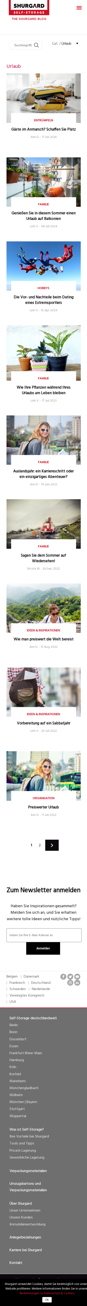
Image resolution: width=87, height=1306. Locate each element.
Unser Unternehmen (25, 1211)
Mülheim (16, 1095)
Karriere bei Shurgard (26, 1250)
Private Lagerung (23, 1151)
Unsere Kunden (21, 1218)
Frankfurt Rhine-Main (26, 1053)
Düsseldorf (18, 1039)
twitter (70, 977)
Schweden (18, 989)
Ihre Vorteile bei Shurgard (29, 1137)
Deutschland (41, 983)
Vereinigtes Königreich (27, 996)
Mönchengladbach (24, 1088)
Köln (13, 1067)
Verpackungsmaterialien (28, 1171)
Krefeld (15, 1074)
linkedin (77, 983)
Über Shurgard (21, 1204)
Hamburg (17, 1060)
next (52, 845)
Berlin (14, 1025)
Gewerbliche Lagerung (27, 1158)
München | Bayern (23, 1102)
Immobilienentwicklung (27, 1225)
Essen (14, 1046)
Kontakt (16, 1263)
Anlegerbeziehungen (25, 1237)
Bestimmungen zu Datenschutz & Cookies (47, 1293)
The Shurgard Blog (29, 19)
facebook (63, 977)
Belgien (12, 977)
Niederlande (41, 989)
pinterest (70, 983)
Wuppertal (18, 1116)
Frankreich (17, 983)
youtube (77, 977)
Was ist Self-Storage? (27, 1130)
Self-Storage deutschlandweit (33, 1018)
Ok (47, 1299)
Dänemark (31, 977)
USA (13, 1002)
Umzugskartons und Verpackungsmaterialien (28, 1187)
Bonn (13, 1032)
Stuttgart (17, 1109)
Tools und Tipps (22, 1144)
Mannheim (18, 1081)
